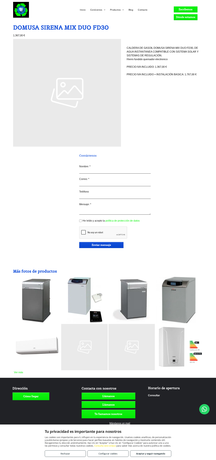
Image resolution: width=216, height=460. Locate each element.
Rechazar (65, 453)
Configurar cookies (108, 453)
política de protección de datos (122, 220)
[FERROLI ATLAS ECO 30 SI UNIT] (179, 300)
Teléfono (84, 191)
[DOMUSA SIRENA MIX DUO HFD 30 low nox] (131, 300)
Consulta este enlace (105, 445)
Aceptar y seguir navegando (150, 453)
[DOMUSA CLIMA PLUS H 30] (37, 300)
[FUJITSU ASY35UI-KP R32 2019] (37, 347)
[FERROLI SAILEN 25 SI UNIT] (84, 347)
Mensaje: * (85, 204)
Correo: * (84, 179)
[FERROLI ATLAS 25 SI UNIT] (131, 347)
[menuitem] (82, 9)
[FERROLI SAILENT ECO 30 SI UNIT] (84, 300)
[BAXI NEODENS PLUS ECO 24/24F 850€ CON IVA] (179, 347)
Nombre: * (84, 166)
